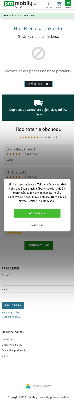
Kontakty (7, 339)
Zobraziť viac (38, 245)
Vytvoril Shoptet (42, 386)
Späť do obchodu (38, 84)
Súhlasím (39, 213)
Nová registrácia (11, 313)
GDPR (5, 356)
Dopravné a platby (12, 345)
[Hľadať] (49, 4)
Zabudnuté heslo (11, 317)
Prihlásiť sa (13, 305)
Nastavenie (37, 225)
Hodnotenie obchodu (38, 129)
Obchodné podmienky (14, 350)
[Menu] (68, 4)
